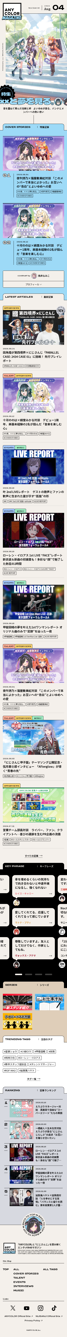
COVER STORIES (26, 1274)
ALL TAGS (50, 1269)
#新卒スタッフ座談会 (15, 1064)
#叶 (5, 501)
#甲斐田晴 (8, 636)
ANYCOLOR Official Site (17, 1316)
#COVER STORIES (25, 195)
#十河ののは (46, 259)
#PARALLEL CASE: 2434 (13, 366)
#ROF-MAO (10, 1070)
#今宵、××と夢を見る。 (28, 191)
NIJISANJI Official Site (48, 1316)
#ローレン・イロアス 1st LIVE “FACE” (39, 569)
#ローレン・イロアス (12, 569)
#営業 (6, 839)
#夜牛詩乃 (45, 191)
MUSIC (20, 447)
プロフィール (32, 284)
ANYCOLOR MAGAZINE (16, 3)
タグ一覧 (31, 1079)
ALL (16, 1269)
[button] (56, 90)
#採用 (52, 1051)
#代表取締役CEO (32, 366)
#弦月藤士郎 (9, 776)
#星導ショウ (10, 1051)
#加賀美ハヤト (26, 1070)
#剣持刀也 (9, 1057)
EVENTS (9, 447)
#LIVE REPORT (40, 501)
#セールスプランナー (41, 839)
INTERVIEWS (11, 308)
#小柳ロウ (26, 1051)
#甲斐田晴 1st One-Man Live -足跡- (28, 636)
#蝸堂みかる (23, 263)
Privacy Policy (32, 1320)
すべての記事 (31, 856)
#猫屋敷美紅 (57, 191)
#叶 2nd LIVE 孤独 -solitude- (20, 501)
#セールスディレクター (20, 839)
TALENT (9, 375)
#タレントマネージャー (42, 1064)
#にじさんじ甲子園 (24, 776)
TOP (6, 1269)
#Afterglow (38, 776)
